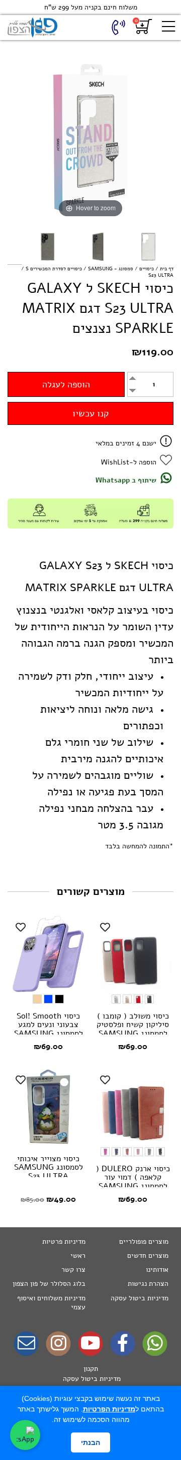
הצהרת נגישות (148, 1283)
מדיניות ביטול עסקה (139, 1298)
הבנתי (90, 1442)
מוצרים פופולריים (143, 1241)
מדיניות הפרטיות (109, 1409)
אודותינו (157, 1269)
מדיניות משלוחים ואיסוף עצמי (51, 1302)
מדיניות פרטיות (63, 1241)
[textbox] (90, 1379)
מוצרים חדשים (147, 1255)
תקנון (90, 1368)
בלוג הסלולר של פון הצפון (49, 1283)
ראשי (77, 1255)
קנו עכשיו (90, 413)
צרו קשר (73, 1269)
